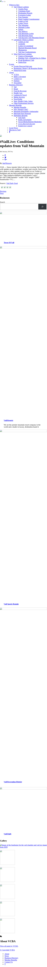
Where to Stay (14, 5)
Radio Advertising (24, 120)
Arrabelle (21, 44)
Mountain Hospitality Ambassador (26, 111)
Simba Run (22, 62)
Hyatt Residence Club (26, 60)
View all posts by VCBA (9, 946)
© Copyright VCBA (7, 950)
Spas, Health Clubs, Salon (23, 101)
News (7, 956)
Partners (17, 81)
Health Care (18, 93)
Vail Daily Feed (12, 183)
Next (2, 193)
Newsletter (17, 83)
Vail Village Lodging (21, 7)
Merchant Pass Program (22, 113)
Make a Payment (20, 77)
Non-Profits (18, 99)
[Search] (42, 206)
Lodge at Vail (23, 21)
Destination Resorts (25, 13)
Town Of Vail (9, 243)
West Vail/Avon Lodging (23, 54)
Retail (16, 89)
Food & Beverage (20, 91)
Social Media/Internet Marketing (30, 122)
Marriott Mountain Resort (27, 48)
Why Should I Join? (21, 109)
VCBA (16, 75)
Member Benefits (15, 105)
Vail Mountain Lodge (26, 34)
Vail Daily (22, 118)
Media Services (19, 97)
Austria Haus (23, 9)
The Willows (22, 31)
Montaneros (22, 50)
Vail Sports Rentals (11, 604)
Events (11, 64)
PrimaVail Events (20, 70)
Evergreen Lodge (24, 15)
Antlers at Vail (23, 42)
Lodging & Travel (20, 95)
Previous (3, 191)
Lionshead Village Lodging (23, 40)
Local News (13, 128)
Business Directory (16, 85)
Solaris (20, 29)
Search (2, 202)
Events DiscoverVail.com (23, 66)
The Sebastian (23, 25)
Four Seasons (23, 17)
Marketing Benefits (20, 116)
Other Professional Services (24, 103)
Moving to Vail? (15, 130)
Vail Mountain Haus (25, 36)
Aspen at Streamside (25, 56)
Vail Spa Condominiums (27, 52)
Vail (15, 87)
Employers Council (25, 126)
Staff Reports (7, 163)
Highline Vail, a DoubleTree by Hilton (32, 58)
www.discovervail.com (26, 124)
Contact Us (18, 79)
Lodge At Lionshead (25, 46)
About (11, 72)
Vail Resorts (8, 420)
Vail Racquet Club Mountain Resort (31, 38)
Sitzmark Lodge (24, 27)
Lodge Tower (23, 23)
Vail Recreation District (13, 782)
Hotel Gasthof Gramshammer (28, 19)
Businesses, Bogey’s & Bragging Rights (28, 68)
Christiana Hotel (24, 11)
